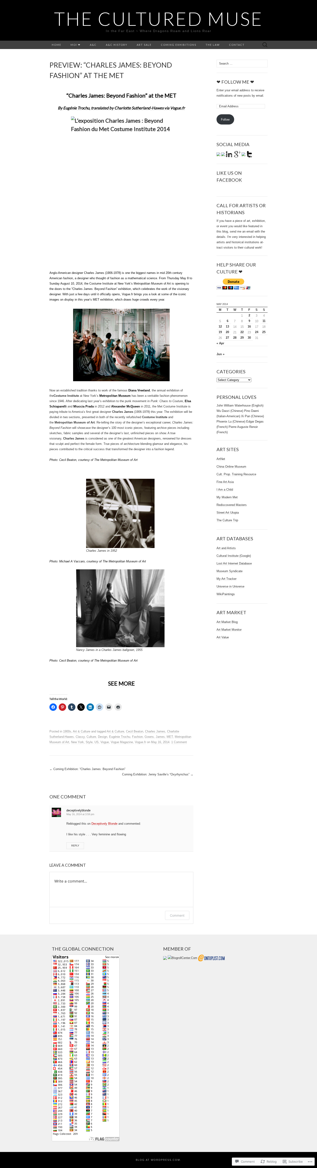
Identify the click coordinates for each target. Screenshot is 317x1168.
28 (234, 337)
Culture (91, 736)
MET (170, 736)
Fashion (137, 736)
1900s (67, 731)
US (96, 742)
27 (227, 337)
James (160, 736)
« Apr (220, 343)
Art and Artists (226, 548)
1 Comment (179, 742)
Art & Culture (81, 731)
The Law (213, 44)
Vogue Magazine (122, 742)
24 (256, 332)
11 (263, 321)
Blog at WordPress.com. (158, 1159)
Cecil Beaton (134, 731)
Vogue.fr (140, 742)
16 (249, 326)
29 (242, 337)
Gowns (149, 736)
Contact (237, 44)
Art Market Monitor (229, 629)
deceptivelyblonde (78, 810)
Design (102, 736)
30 (249, 337)
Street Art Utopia (228, 512)
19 (220, 332)
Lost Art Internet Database (234, 563)
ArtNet (221, 459)
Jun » (220, 354)
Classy (80, 736)
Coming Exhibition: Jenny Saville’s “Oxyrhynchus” (157, 774)
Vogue (104, 742)
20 (227, 332)
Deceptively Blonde (104, 823)
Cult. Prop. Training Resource (236, 474)
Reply (75, 845)
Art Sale (144, 44)
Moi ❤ (76, 44)
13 (227, 326)
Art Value (223, 637)
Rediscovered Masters (232, 505)
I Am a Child (225, 489)
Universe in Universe (230, 586)
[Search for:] (265, 45)
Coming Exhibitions (178, 44)
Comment (177, 915)
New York (77, 742)
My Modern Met (227, 497)
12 (220, 326)
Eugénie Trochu (119, 736)
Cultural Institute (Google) (234, 556)
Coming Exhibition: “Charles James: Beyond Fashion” (87, 769)
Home (56, 44)
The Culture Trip (227, 520)
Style (89, 742)
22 (242, 332)
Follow (225, 119)
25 (263, 332)
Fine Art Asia (225, 482)
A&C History (116, 44)
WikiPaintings (226, 594)
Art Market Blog (227, 622)
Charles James (155, 731)
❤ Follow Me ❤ (235, 82)
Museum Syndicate (230, 571)
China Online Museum (231, 466)
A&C (93, 44)
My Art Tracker (226, 579)
